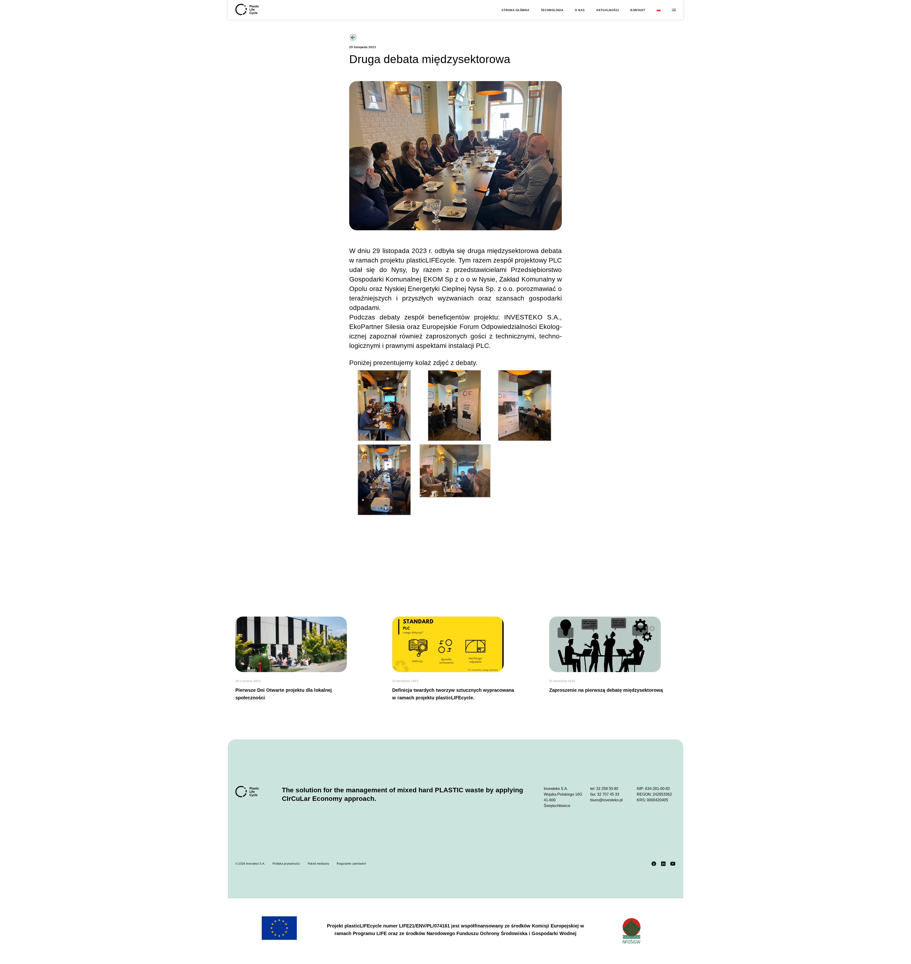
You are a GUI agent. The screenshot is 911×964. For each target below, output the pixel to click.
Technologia (552, 10)
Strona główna (515, 10)
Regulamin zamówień (351, 863)
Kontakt (637, 10)
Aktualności (607, 10)
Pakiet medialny (318, 863)
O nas (580, 10)
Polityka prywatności (286, 863)
